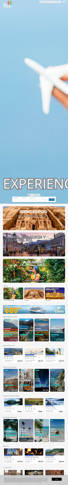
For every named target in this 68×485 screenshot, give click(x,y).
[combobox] (16, 199)
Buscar (52, 199)
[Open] (20, 199)
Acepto (56, 479)
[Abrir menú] (64, 2)
